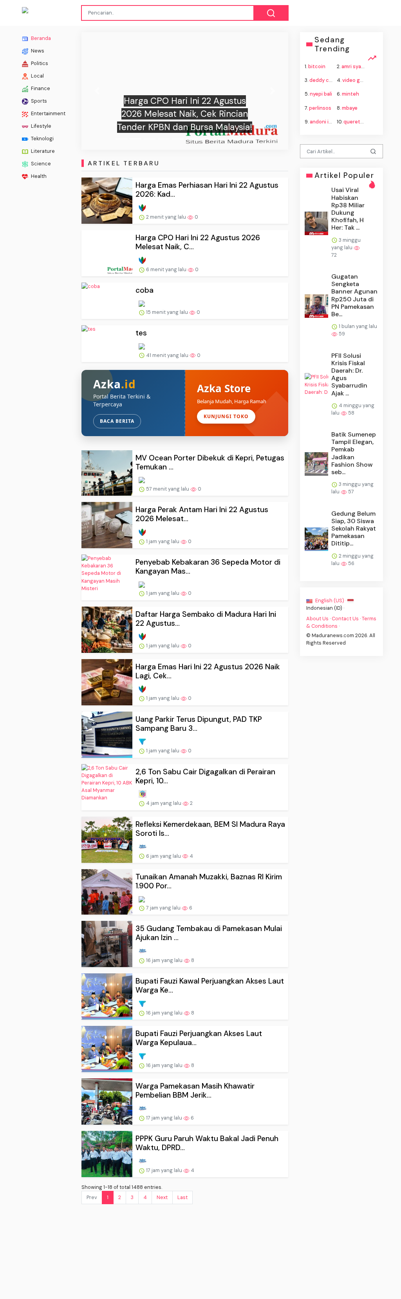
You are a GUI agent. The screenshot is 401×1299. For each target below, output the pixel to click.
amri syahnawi (358, 66)
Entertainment (47, 113)
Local (37, 75)
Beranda (40, 38)
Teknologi (42, 138)
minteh (350, 94)
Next (162, 1197)
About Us (317, 618)
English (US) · (330, 600)
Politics (39, 63)
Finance (40, 88)
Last (182, 1197)
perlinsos (320, 107)
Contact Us (345, 618)
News (37, 50)
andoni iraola (325, 121)
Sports (38, 101)
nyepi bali (321, 94)
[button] (96, 91)
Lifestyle (40, 126)
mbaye (350, 107)
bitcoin (316, 66)
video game (356, 80)
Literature (42, 151)
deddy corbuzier (329, 80)
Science (40, 163)
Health (38, 176)
